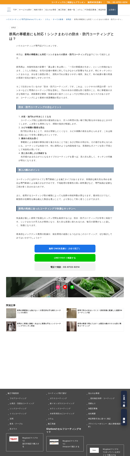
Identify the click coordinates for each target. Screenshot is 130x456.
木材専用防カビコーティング (62, 413)
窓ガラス (13, 429)
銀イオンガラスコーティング (62, 403)
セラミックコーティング (60, 408)
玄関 (11, 419)
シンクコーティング (18, 408)
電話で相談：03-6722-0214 (64, 267)
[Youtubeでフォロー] (65, 287)
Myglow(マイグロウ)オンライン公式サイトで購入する (111, 452)
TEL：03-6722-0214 (117, 2)
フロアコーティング (18, 398)
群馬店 (13, 27)
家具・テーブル (16, 424)
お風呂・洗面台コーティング (22, 403)
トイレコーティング (18, 413)
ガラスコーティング (58, 398)
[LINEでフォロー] (72, 287)
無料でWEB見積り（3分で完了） (65, 248)
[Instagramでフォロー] (58, 287)
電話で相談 (124, 417)
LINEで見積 (124, 399)
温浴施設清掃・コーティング (102, 398)
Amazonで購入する (71, 446)
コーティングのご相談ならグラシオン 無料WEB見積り (76, 2)
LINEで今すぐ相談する (65, 258)
